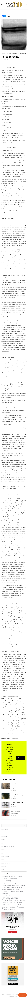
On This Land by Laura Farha (17, 803)
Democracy (6, 881)
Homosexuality (15, 885)
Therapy (5, 907)
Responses (6, 856)
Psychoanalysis (10, 898)
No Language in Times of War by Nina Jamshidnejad (18, 795)
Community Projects (8, 846)
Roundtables (6, 863)
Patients (12, 891)
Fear (10, 883)
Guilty (9, 885)
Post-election (13, 894)
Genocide (4, 885)
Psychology (7, 900)
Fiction (5, 849)
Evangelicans (5, 883)
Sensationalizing (17, 902)
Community (5, 878)
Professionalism (6, 896)
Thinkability (13, 907)
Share (8, 16)
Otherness (5, 891)
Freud (19, 883)
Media (4, 889)
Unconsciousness (11, 909)
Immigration (6, 887)
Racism (16, 900)
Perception (19, 891)
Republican (5, 902)
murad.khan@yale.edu (13, 738)
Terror (8, 904)
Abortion (4, 876)
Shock (4, 904)
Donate (20, 758)
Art (4, 839)
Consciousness (13, 878)
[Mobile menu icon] (2, 4)
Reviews (5, 859)
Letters (5, 866)
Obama (17, 889)
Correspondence (7, 843)
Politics (5, 894)
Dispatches (6, 869)
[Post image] (5, 786)
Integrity (13, 887)
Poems (5, 836)
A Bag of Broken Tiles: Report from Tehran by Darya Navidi (17, 786)
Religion (22, 900)
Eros (19, 880)
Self (11, 902)
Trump (4, 909)
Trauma (20, 907)
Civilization (20, 876)
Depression (14, 880)
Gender (24, 883)
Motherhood (10, 889)
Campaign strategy (11, 876)
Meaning (19, 887)
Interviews (6, 853)
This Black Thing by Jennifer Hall (16, 812)
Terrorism (13, 904)
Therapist (20, 904)
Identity (23, 885)
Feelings (14, 883)
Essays (5, 833)
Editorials (5, 829)
